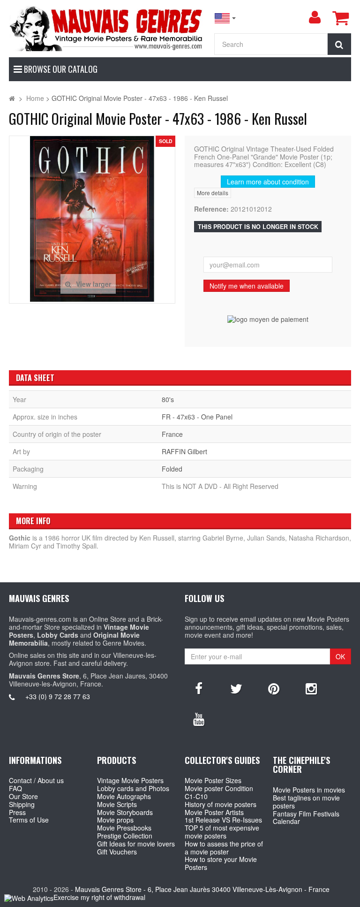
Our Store (23, 796)
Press (17, 812)
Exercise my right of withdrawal (99, 897)
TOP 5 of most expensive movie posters (222, 831)
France (172, 434)
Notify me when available (247, 285)
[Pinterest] (274, 688)
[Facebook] (199, 688)
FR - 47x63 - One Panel (197, 416)
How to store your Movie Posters (221, 863)
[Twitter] (236, 688)
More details (212, 193)
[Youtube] (199, 718)
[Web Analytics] (28, 897)
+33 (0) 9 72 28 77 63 (57, 696)
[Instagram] (311, 688)
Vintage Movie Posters (130, 780)
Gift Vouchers (117, 851)
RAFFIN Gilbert (184, 451)
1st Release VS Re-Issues (223, 819)
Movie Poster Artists (214, 812)
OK (340, 656)
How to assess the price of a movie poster (224, 847)
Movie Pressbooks (124, 827)
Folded (172, 468)
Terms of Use (29, 819)
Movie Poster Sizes (213, 780)
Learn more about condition (268, 181)
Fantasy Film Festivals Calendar (306, 817)
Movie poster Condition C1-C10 (219, 792)
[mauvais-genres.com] (106, 28)
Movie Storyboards (125, 812)
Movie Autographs (124, 796)
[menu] (314, 17)
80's (168, 399)
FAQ (15, 788)
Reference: (211, 209)
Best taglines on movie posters (306, 801)
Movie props (115, 819)
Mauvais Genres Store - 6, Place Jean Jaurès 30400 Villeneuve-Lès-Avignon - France (202, 889)
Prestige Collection (124, 835)
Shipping (22, 804)
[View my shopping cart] (340, 18)
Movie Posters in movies (309, 789)
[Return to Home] (12, 98)
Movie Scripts (117, 804)
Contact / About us (36, 780)
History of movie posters (220, 804)
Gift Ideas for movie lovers (136, 843)
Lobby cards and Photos (133, 788)
